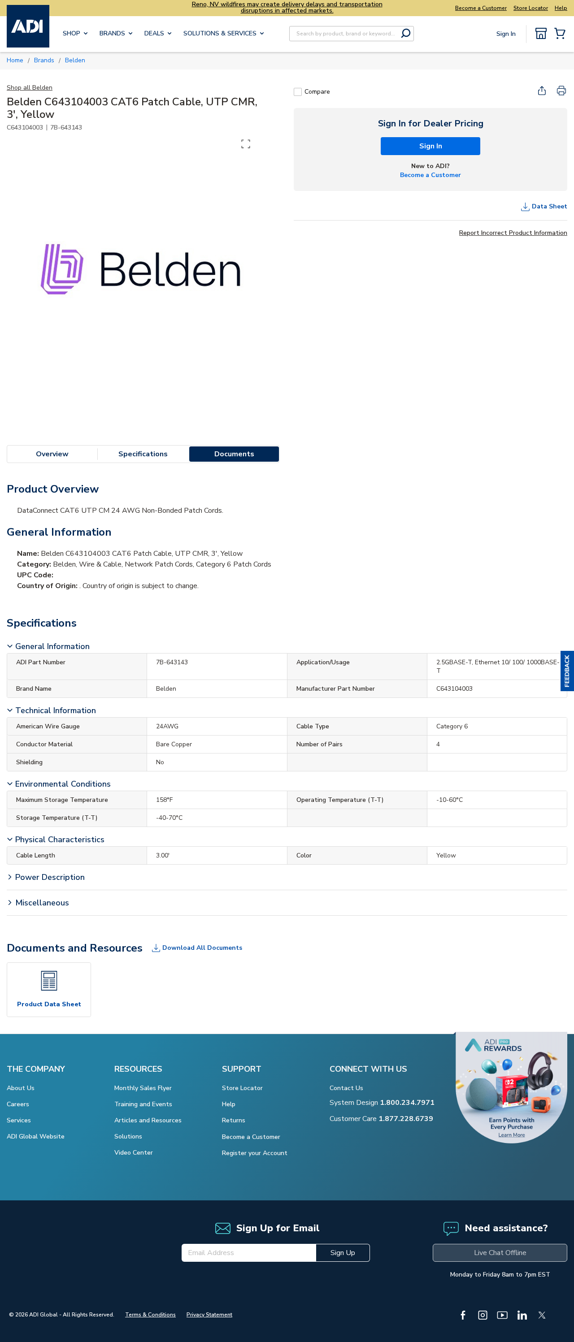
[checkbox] (298, 92)
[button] (567, 671)
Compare (317, 91)
